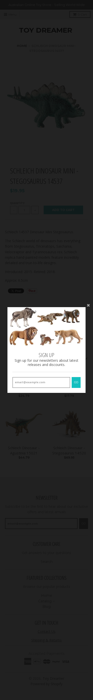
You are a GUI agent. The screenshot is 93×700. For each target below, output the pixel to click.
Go (76, 382)
